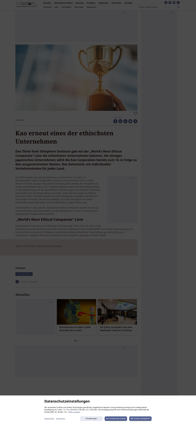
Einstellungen (91, 418)
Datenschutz (49, 418)
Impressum (60, 418)
